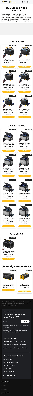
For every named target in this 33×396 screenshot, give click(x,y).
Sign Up (25, 321)
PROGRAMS (6, 393)
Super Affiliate (7, 368)
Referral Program (8, 371)
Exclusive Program (9, 365)
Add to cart (8, 66)
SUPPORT (5, 389)
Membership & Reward (10, 362)
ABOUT (4, 385)
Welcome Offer (8, 359)
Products (5, 382)
